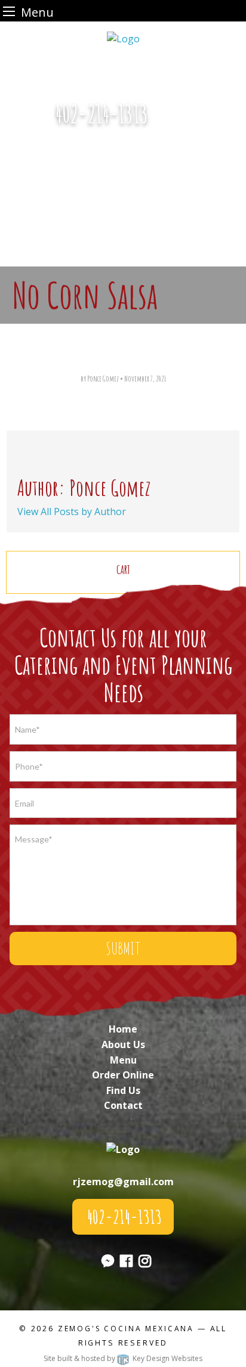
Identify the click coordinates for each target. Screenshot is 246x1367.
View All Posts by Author (71, 511)
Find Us (123, 1090)
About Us (123, 1044)
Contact (123, 1105)
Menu (123, 1060)
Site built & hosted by (123, 1358)
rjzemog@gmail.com (123, 1181)
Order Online (123, 1074)
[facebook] (126, 1262)
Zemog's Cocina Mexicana (126, 1328)
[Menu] (9, 11)
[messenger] (175, 120)
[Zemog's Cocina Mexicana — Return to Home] (123, 37)
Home (123, 1029)
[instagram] (145, 1262)
